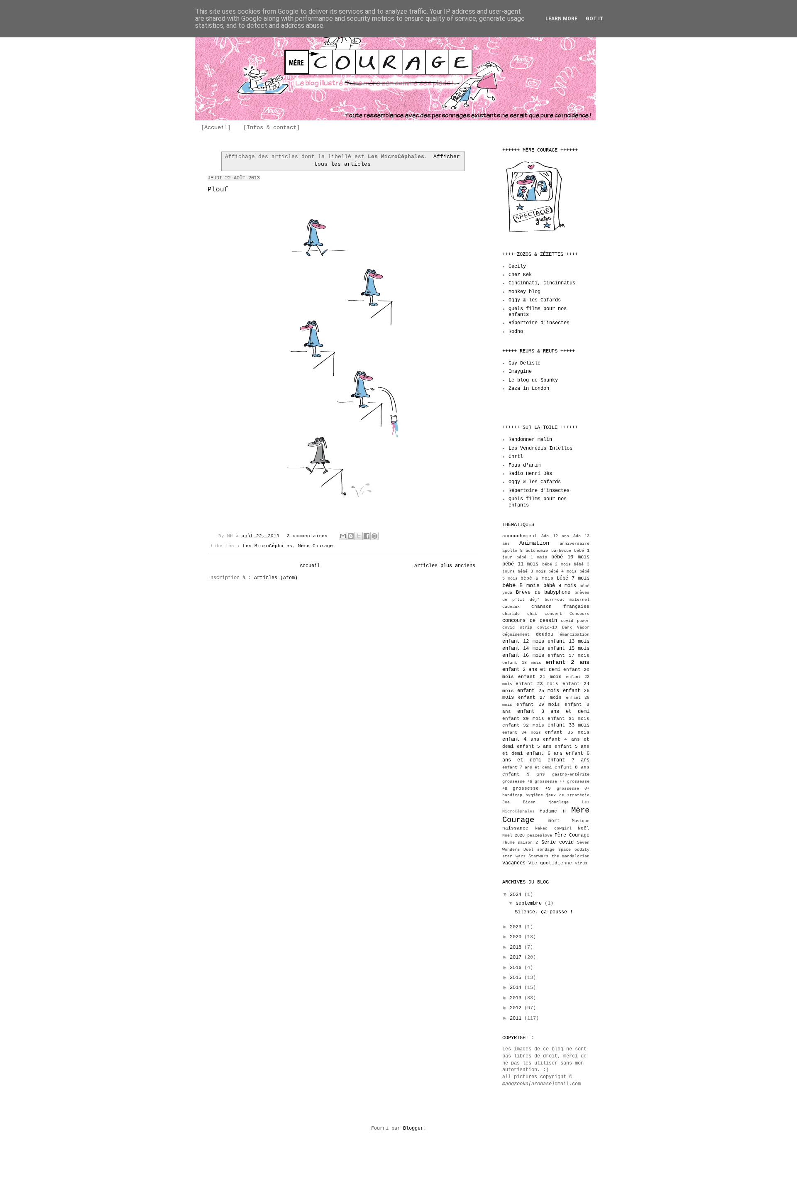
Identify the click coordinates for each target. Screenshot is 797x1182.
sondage (546, 849)
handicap (512, 795)
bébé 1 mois (531, 557)
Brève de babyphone (543, 592)
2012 (517, 1008)
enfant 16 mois (523, 655)
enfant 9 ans (523, 774)
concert (553, 614)
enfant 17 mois (568, 655)
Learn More (561, 19)
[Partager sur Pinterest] (374, 536)
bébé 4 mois (562, 571)
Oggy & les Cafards (535, 300)
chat (532, 614)
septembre (530, 903)
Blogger (413, 1128)
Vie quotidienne (550, 863)
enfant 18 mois (521, 663)
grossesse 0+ (573, 788)
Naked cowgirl (553, 828)
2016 (517, 968)
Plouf (218, 189)
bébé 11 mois (520, 564)
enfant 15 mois (568, 648)
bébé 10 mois (570, 557)
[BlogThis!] (351, 536)
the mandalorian (571, 856)
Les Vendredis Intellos (540, 448)
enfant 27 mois (539, 697)
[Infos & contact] (271, 127)
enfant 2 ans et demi (531, 670)
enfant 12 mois (523, 641)
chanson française (560, 606)
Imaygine (520, 371)
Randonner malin (530, 440)
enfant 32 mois (523, 725)
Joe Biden (518, 802)
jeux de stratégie (567, 795)
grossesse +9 (531, 788)
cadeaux (511, 606)
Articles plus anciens (444, 566)
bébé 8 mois (521, 585)
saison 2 (528, 842)
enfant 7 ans (568, 760)
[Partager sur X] (358, 536)
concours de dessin (529, 621)
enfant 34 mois (521, 732)
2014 (517, 988)
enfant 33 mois (568, 725)
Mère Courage (315, 545)
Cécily (517, 266)
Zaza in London (529, 389)
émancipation (574, 634)
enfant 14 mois (523, 648)
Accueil (310, 566)
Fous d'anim (524, 465)
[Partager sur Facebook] (366, 536)
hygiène (534, 795)
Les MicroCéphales (267, 545)
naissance (515, 828)
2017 (517, 957)
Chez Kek (520, 275)
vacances (514, 863)
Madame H (552, 811)
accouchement (519, 535)
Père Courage (572, 835)
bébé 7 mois (573, 578)
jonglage (559, 802)
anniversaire (574, 543)
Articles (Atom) (276, 578)
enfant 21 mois (539, 676)
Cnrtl (516, 457)
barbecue (561, 550)
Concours (579, 614)
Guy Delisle (524, 363)
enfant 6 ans (544, 753)
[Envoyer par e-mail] (343, 536)
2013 (517, 998)
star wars (514, 856)
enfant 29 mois (538, 704)
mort (554, 820)
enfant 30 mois (523, 718)
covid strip (517, 627)
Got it (595, 19)
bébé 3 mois (532, 571)
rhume (508, 842)
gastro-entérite (570, 774)
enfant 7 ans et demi (527, 767)
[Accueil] (216, 127)
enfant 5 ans (534, 746)
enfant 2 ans (567, 662)
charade (511, 614)
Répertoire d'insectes (539, 323)
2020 (517, 937)
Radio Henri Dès (530, 474)
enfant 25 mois (538, 691)
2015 (517, 978)
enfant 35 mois (567, 732)
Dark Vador (575, 627)
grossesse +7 (550, 781)
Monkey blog (524, 292)
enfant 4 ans (520, 739)
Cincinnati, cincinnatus (542, 283)
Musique (580, 821)
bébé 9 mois (559, 586)
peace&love (539, 835)
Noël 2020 (513, 835)
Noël (583, 828)
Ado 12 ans (555, 536)
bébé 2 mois (556, 564)
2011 (517, 1018)
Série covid (557, 842)
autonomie (537, 550)
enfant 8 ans (572, 767)
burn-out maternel (567, 599)
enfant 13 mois (568, 641)
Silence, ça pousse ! (544, 912)
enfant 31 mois (568, 718)
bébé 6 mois (537, 578)
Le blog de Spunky (533, 380)
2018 (517, 947)
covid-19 (547, 627)
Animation (534, 543)
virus (581, 863)
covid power (575, 621)
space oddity (573, 849)
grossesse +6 (517, 781)
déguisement (516, 634)
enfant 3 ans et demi (553, 712)
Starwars (538, 856)
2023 (517, 927)
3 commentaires (307, 535)
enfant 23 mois (537, 683)
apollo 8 (512, 550)
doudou (544, 634)
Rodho (516, 332)
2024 (517, 895)
